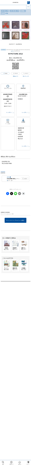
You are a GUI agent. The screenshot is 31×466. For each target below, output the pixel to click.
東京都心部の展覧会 (14, 11)
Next (30, 246)
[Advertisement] (15, 303)
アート (2, 13)
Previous (1, 246)
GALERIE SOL (15, 51)
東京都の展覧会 (4, 11)
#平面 (6, 13)
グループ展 (23, 11)
